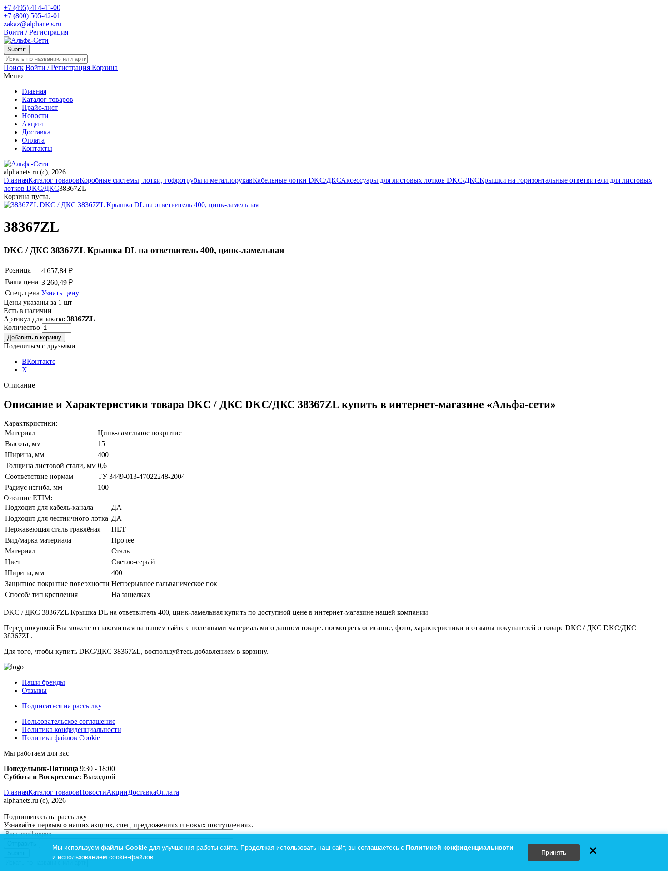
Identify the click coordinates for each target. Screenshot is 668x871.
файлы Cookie (124, 847)
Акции (32, 124)
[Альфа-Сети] (26, 40)
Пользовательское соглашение (68, 721)
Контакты (37, 148)
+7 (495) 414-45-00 (32, 7)
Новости (35, 115)
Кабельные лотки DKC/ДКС (297, 180)
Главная (34, 91)
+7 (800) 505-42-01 (32, 16)
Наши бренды (43, 682)
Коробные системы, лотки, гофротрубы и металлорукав (166, 180)
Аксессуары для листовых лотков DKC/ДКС (410, 180)
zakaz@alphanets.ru (32, 24)
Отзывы (34, 690)
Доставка (36, 132)
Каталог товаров (47, 99)
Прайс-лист (40, 107)
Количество (23, 327)
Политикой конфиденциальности (459, 847)
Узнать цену (60, 293)
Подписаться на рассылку (62, 706)
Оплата (33, 140)
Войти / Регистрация (36, 32)
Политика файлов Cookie (61, 738)
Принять (553, 852)
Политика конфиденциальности (71, 729)
